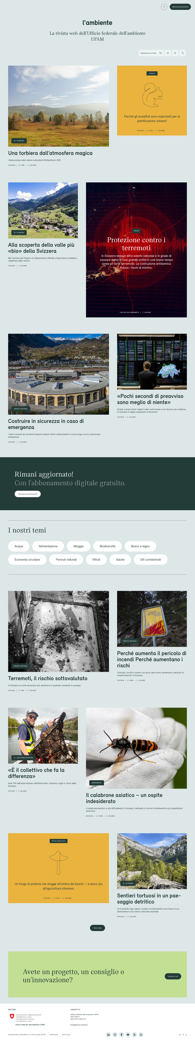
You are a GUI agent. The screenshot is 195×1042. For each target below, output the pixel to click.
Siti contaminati (150, 559)
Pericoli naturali (66, 559)
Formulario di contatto (79, 1025)
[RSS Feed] (141, 1034)
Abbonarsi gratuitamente (27, 494)
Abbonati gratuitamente (180, 7)
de (180, 1035)
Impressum (54, 1034)
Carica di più (97, 928)
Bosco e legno (140, 546)
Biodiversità (107, 546)
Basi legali (66, 1034)
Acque (19, 546)
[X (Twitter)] (134, 1034)
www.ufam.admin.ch (78, 1019)
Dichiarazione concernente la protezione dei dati (27, 1034)
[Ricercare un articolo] (175, 53)
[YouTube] (128, 1034)
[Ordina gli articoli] (182, 53)
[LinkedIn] (108, 1034)
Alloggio (78, 546)
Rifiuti (96, 559)
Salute (120, 559)
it (186, 1035)
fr (183, 1035)
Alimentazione (48, 546)
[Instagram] (115, 1034)
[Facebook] (121, 1034)
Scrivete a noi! (173, 976)
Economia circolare (27, 559)
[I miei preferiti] (168, 53)
